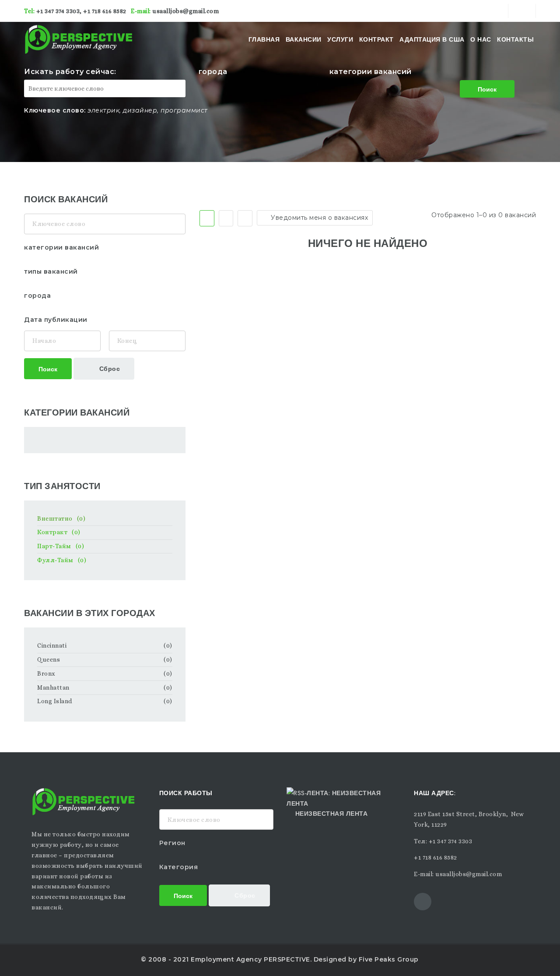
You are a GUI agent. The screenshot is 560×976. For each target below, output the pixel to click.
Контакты (515, 39)
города (213, 71)
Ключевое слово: (55, 110)
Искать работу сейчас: (70, 71)
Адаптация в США (432, 39)
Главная (264, 39)
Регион (172, 843)
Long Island (54, 701)
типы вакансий (51, 271)
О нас (480, 39)
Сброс (108, 368)
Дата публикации (56, 320)
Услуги (340, 39)
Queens (48, 659)
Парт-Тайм (60, 546)
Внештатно (61, 518)
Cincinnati (51, 645)
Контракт (376, 39)
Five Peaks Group (389, 959)
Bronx (46, 673)
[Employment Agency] (84, 39)
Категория (178, 867)
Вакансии (304, 39)
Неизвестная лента (331, 813)
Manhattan (53, 687)
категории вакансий (370, 71)
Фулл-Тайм (61, 560)
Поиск (487, 89)
